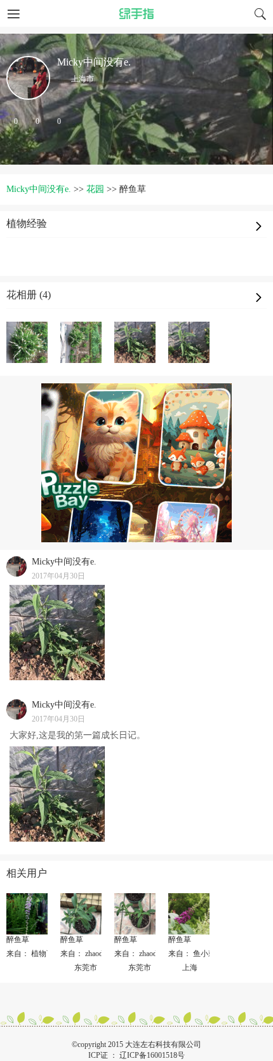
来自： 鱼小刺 (192, 953)
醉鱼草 (17, 939)
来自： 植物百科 (34, 953)
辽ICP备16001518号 (152, 1055)
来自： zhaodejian (88, 953)
